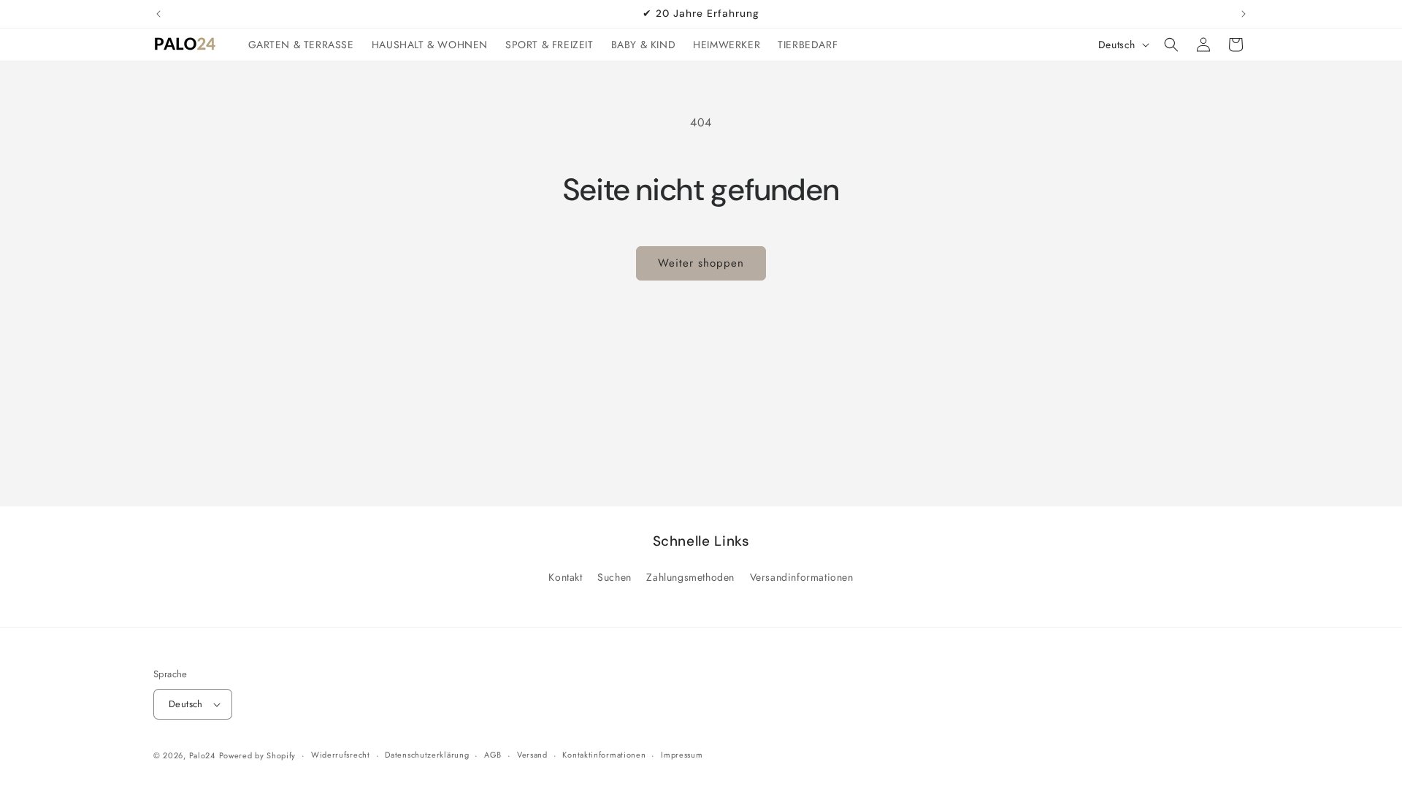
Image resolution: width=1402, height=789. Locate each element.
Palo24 (202, 755)
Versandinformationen (802, 577)
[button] (1171, 44)
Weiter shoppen (701, 263)
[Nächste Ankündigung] (1243, 14)
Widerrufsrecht (340, 755)
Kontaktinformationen (604, 755)
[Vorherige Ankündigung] (158, 14)
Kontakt (565, 577)
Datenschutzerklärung (427, 755)
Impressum (681, 755)
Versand (532, 755)
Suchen (614, 577)
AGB (493, 755)
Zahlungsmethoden (690, 577)
